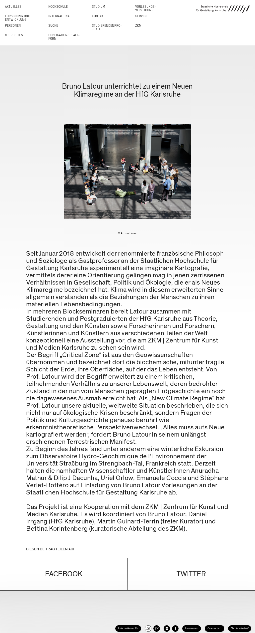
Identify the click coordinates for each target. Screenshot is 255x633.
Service (141, 16)
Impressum (191, 628)
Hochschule (58, 6)
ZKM (138, 25)
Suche (53, 25)
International (59, 16)
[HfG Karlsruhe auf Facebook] (175, 628)
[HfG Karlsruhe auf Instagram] (167, 628)
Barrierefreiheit (240, 628)
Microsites (14, 35)
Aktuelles (13, 6)
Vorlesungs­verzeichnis (145, 8)
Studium (98, 6)
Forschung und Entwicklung (17, 18)
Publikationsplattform (64, 37)
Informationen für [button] (128, 628)
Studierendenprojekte (107, 27)
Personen (13, 25)
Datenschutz (214, 628)
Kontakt (98, 16)
